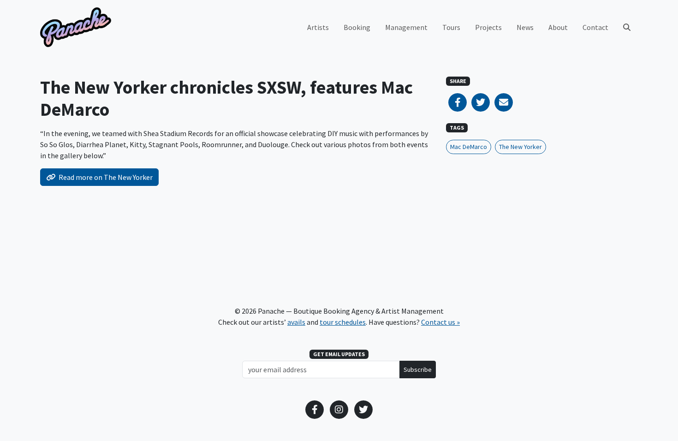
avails (296, 322)
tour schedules (343, 322)
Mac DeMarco (468, 147)
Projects (488, 27)
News (525, 27)
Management (406, 27)
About (558, 27)
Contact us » (440, 322)
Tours (451, 27)
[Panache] (75, 27)
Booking (357, 27)
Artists (318, 27)
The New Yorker (520, 147)
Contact (595, 27)
